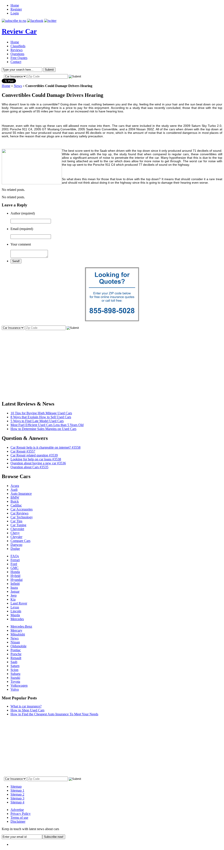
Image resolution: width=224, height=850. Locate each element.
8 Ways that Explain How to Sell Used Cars (40, 417)
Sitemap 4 (17, 802)
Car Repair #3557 (22, 451)
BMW (14, 497)
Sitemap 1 (17, 790)
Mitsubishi (17, 634)
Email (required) (21, 229)
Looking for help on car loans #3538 (35, 459)
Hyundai (16, 580)
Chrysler (16, 537)
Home (14, 5)
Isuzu (14, 587)
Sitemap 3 (17, 798)
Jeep (13, 595)
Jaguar (14, 591)
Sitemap (16, 786)
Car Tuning (18, 525)
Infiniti (15, 583)
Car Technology (21, 517)
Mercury (16, 630)
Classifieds (17, 46)
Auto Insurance (21, 493)
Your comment (20, 244)
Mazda (15, 615)
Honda (15, 572)
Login (14, 13)
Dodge (15, 548)
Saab (13, 662)
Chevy (15, 533)
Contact (15, 62)
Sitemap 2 (17, 794)
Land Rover (18, 603)
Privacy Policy (20, 813)
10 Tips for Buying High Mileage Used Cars (41, 413)
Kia (13, 599)
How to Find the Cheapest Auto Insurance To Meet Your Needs (54, 714)
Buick (14, 501)
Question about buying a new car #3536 (38, 463)
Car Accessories (21, 509)
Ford (13, 564)
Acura (14, 486)
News (18, 86)
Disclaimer (17, 821)
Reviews (16, 50)
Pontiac (15, 650)
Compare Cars (20, 541)
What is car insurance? (26, 706)
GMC (14, 568)
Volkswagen (19, 685)
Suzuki (15, 677)
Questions (17, 54)
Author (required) (22, 213)
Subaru (15, 674)
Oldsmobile (18, 646)
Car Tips (16, 521)
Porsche (15, 654)
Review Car (19, 31)
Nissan (15, 642)
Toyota (15, 681)
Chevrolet (17, 529)
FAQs (14, 556)
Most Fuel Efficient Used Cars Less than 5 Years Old (47, 425)
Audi (14, 489)
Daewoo (16, 545)
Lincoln (15, 611)
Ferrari (15, 560)
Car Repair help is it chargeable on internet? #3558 (45, 447)
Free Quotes (18, 58)
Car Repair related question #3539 (34, 455)
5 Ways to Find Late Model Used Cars (37, 421)
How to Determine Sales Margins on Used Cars (43, 429)
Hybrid (15, 576)
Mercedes (17, 619)
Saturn (14, 666)
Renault (15, 658)
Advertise (17, 810)
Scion (14, 670)
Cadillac (16, 505)
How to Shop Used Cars (27, 710)
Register (16, 9)
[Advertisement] (112, 361)
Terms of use (19, 817)
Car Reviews (19, 513)
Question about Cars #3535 (29, 467)
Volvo (14, 689)
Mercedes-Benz (21, 626)
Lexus (14, 607)
